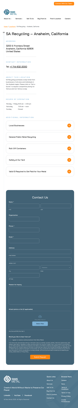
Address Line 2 (12, 263)
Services (49, 384)
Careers (63, 380)
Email (11, 237)
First (10, 209)
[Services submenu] (22, 18)
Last (42, 209)
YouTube (17, 395)
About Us (50, 380)
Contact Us (50, 398)
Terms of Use (65, 393)
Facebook (28, 395)
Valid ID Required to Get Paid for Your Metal (27, 171)
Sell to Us (50, 387)
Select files (40, 324)
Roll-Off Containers (17, 148)
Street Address (12, 255)
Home (6, 26)
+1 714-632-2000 (18, 66)
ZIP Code (11, 279)
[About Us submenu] (11, 18)
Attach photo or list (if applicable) (21, 309)
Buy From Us (51, 391)
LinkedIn (7, 395)
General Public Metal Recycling (22, 137)
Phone (11, 226)
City (10, 271)
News (63, 384)
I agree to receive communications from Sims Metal (28, 340)
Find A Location (52, 394)
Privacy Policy (65, 396)
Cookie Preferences (65, 400)
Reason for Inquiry (15, 284)
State (42, 271)
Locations (12, 26)
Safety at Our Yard (17, 160)
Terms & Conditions (64, 388)
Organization (13, 215)
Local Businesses (16, 125)
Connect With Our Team (63, 3)
